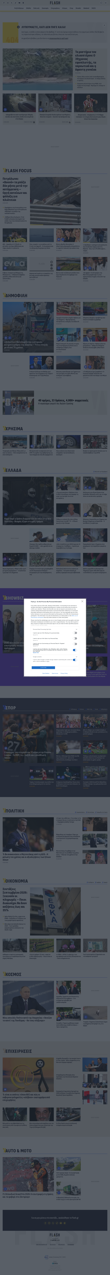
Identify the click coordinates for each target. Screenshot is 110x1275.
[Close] (82, 601)
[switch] (75, 633)
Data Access (55, 673)
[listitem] (55, 629)
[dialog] (55, 637)
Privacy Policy (64, 673)
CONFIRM (43, 667)
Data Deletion (45, 673)
